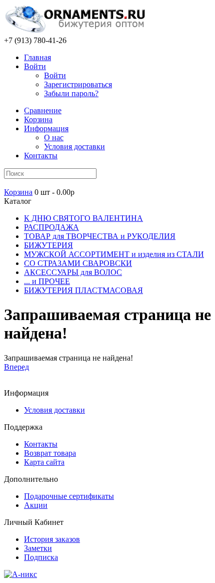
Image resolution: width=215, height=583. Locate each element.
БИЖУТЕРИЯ (48, 245)
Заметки (38, 548)
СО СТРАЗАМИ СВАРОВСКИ (78, 263)
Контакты (41, 155)
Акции (36, 505)
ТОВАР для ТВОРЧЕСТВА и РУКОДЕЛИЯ (100, 236)
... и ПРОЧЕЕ (47, 281)
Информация (46, 128)
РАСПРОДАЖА (51, 227)
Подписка (41, 557)
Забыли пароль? (71, 93)
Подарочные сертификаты (69, 496)
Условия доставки (74, 146)
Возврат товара (50, 453)
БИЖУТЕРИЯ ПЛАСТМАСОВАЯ (83, 290)
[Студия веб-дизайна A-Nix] (20, 574)
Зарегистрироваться (78, 84)
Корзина (18, 192)
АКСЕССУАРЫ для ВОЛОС (73, 272)
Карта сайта (44, 462)
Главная (37, 57)
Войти (35, 66)
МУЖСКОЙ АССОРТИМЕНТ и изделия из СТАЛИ (114, 254)
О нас (54, 137)
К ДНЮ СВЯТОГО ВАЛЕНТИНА (83, 218)
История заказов (52, 539)
